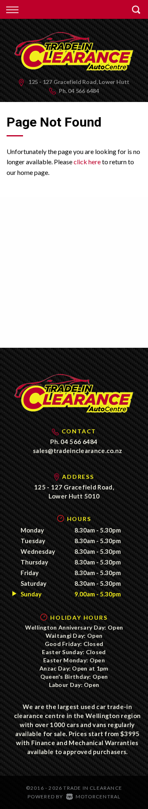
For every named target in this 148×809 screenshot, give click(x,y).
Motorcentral (98, 796)
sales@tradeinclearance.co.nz (77, 450)
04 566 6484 (83, 90)
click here (87, 161)
